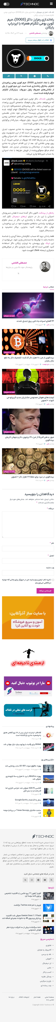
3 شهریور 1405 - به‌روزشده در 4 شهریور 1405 (27, 364)
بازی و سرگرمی (45, 981)
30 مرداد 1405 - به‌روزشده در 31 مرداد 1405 (27, 748)
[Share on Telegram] (34, 76)
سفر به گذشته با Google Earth (28, 800)
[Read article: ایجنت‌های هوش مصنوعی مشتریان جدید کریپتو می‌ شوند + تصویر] (28, 382)
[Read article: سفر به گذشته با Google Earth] (48, 802)
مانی (48, 325)
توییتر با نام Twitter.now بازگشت (27, 905)
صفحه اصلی (49, 997)
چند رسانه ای (46, 985)
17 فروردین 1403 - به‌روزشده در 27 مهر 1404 (27, 803)
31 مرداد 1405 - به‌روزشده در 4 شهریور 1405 (28, 783)
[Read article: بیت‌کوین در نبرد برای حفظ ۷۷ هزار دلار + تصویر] (28, 461)
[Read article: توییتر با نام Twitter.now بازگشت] (48, 908)
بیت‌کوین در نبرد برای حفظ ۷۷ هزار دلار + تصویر (32, 477)
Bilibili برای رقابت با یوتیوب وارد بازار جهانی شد (22, 744)
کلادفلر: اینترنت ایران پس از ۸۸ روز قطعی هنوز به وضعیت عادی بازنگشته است (22, 734)
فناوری (48, 945)
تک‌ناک (42, 99)
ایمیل (51, 555)
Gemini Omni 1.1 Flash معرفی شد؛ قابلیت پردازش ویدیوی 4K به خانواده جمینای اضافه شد (21, 917)
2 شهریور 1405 (40, 404)
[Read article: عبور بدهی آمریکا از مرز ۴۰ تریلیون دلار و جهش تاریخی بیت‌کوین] (28, 421)
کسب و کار (47, 972)
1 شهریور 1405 (40, 444)
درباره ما (11, 997)
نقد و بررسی (46, 954)
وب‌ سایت (50, 567)
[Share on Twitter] (21, 76)
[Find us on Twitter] (51, 880)
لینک (47, 243)
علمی (49, 967)
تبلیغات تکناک (24, 997)
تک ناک (51, 12)
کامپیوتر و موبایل (44, 950)
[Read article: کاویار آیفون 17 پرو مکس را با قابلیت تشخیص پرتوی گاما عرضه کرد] (48, 896)
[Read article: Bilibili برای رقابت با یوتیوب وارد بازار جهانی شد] (48, 747)
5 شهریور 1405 (35, 794)
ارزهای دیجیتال (19, 216)
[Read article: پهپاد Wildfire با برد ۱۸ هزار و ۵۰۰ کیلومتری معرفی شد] (48, 779)
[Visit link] (28, 617)
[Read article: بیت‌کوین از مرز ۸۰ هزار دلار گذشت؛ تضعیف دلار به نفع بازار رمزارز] (28, 342)
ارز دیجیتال (46, 963)
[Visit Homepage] (30, 4)
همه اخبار (37, 997)
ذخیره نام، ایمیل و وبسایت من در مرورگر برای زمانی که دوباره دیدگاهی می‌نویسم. (26, 581)
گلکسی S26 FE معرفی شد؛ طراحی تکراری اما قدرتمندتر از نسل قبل (23, 789)
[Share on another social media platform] (9, 76)
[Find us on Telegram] (38, 880)
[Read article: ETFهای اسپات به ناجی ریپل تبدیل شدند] (28, 305)
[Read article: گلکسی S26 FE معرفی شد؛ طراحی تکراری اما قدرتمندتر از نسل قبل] (48, 791)
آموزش (48, 959)
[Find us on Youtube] (44, 880)
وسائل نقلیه (46, 976)
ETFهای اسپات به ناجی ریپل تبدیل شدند (35, 321)
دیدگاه (50, 508)
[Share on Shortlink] (48, 76)
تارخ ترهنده (46, 364)
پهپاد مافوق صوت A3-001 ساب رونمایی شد (23, 766)
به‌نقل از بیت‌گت (46, 213)
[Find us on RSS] (25, 880)
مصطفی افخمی (35, 33)
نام (52, 543)
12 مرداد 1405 (36, 739)
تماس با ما (50, 1000)
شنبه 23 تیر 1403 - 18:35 (14, 33)
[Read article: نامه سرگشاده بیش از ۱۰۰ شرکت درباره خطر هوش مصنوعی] (48, 930)
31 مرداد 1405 (40, 480)
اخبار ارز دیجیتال (42, 12)
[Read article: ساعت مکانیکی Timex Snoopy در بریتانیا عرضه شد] (48, 813)
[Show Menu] (51, 4)
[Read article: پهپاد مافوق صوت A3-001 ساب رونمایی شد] (48, 768)
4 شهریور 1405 (39, 325)
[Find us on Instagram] (31, 880)
